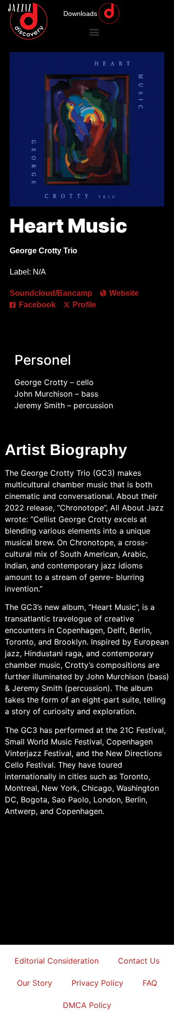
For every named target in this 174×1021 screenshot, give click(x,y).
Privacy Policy (97, 983)
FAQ (150, 983)
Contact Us (139, 961)
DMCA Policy (87, 1005)
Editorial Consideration (56, 961)
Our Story (34, 983)
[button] (94, 32)
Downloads (80, 13)
